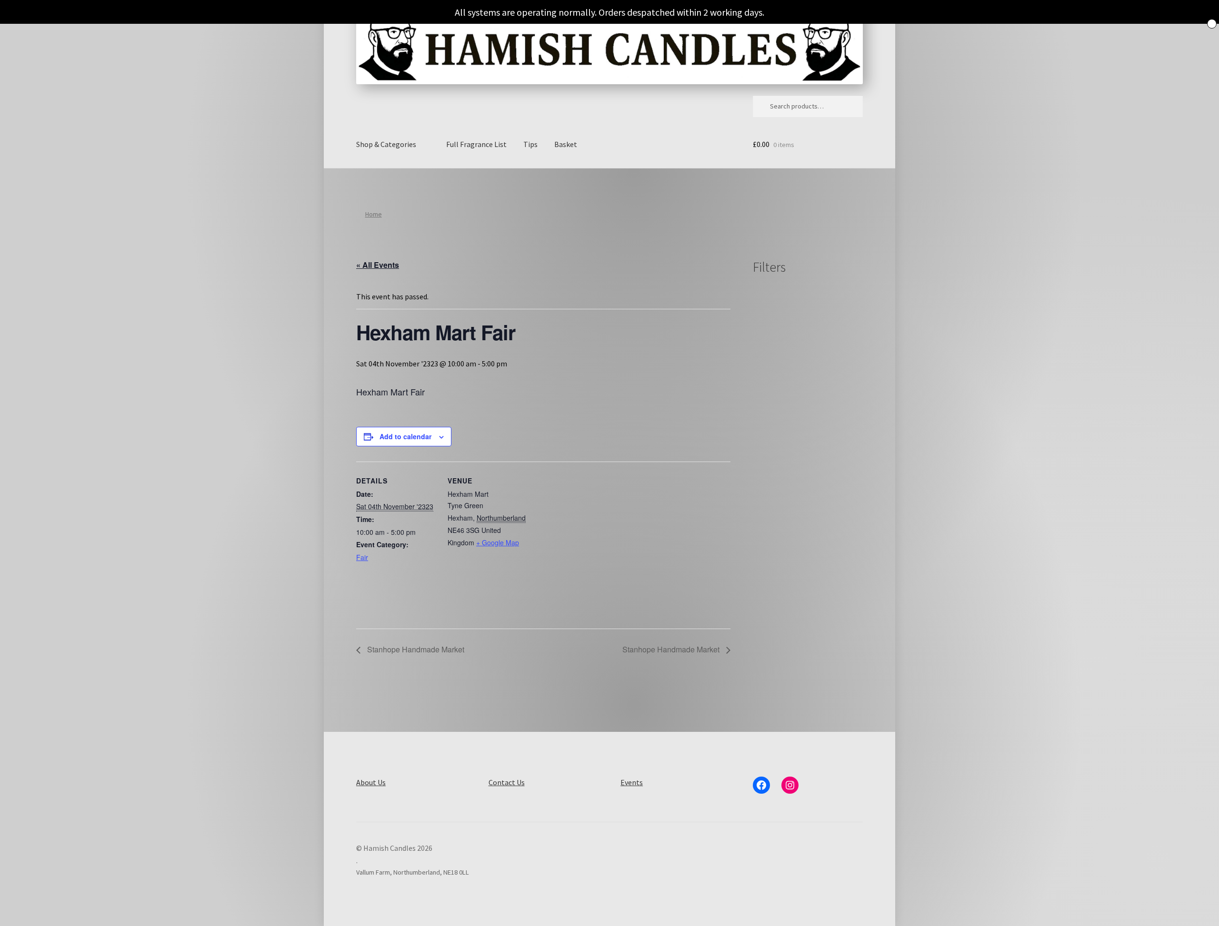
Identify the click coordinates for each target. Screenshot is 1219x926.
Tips (530, 144)
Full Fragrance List (476, 144)
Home (373, 214)
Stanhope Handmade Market (414, 649)
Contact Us (507, 782)
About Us (371, 782)
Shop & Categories (386, 144)
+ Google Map (497, 542)
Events (631, 782)
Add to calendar (405, 436)
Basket (565, 144)
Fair (362, 557)
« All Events (377, 264)
